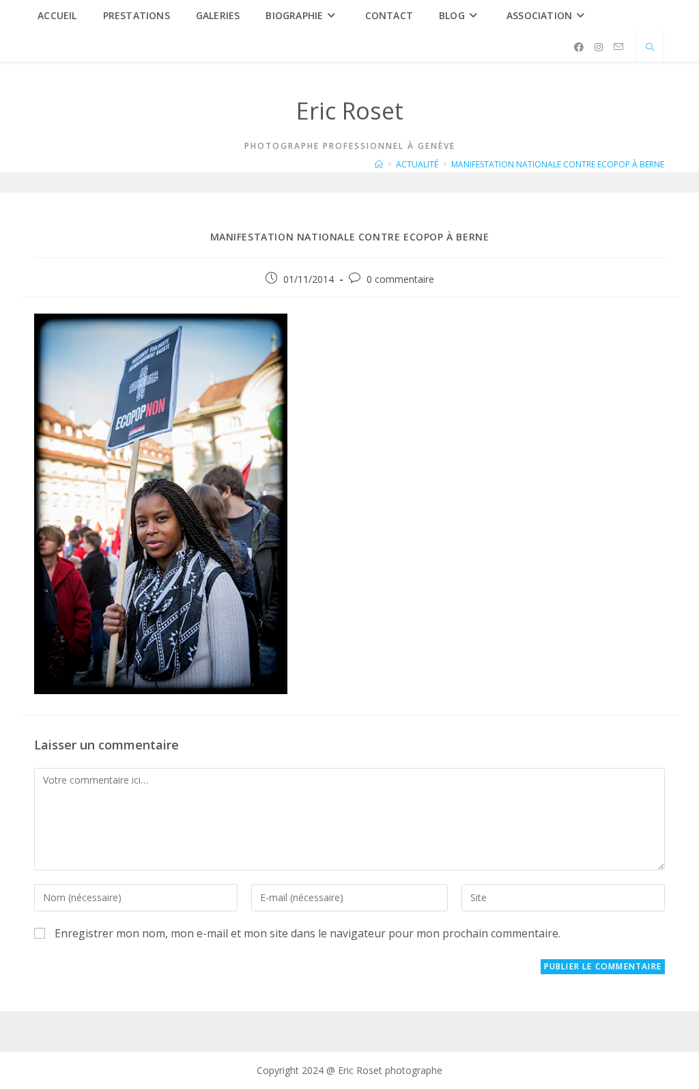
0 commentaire (400, 279)
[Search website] (649, 48)
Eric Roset (349, 110)
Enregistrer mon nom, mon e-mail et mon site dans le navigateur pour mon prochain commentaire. (307, 933)
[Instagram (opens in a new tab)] (598, 47)
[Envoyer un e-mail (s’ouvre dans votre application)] (618, 47)
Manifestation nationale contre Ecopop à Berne (557, 164)
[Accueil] (379, 164)
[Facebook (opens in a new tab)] (579, 47)
